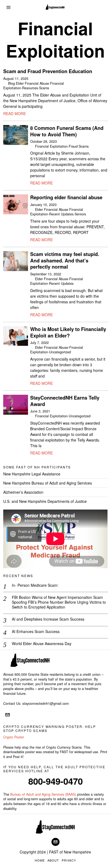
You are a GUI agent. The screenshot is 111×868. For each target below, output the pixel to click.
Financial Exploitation (51, 146)
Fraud (73, 146)
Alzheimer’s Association (23, 492)
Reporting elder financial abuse (66, 197)
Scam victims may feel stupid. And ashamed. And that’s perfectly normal (64, 260)
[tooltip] (7, 714)
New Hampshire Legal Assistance (31, 473)
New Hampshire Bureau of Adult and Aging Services (47, 483)
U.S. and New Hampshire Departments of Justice (45, 501)
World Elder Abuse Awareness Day (41, 643)
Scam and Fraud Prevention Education (47, 71)
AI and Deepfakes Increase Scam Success (48, 619)
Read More (14, 113)
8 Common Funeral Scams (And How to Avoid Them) (66, 131)
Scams (44, 88)
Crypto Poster (13, 737)
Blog (11, 83)
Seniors (80, 214)
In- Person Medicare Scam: (35, 585)
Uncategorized (60, 352)
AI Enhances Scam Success (36, 631)
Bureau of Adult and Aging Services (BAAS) (43, 794)
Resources (30, 88)
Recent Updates (61, 214)
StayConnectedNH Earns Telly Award (64, 401)
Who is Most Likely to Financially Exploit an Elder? (68, 332)
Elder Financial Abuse (32, 83)
